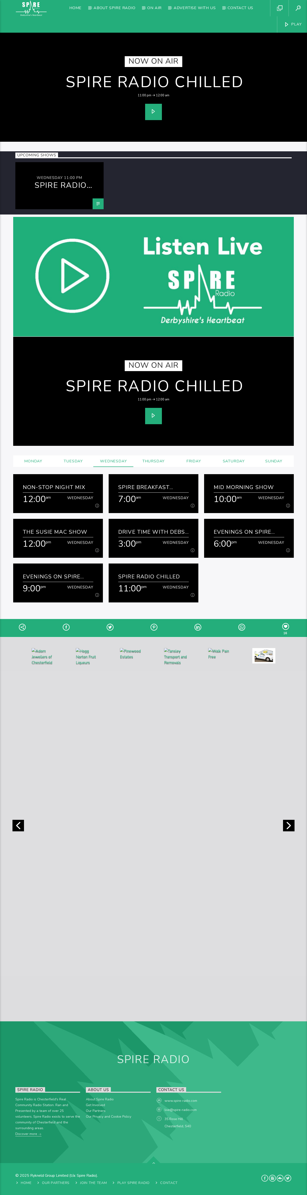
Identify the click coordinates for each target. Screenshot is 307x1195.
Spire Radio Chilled (155, 82)
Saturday (234, 461)
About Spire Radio (115, 8)
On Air (154, 8)
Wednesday (113, 461)
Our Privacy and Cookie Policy (108, 1116)
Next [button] (289, 827)
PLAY (296, 24)
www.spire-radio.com (181, 1100)
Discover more (26, 1134)
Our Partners (96, 1111)
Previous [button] (18, 827)
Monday (33, 461)
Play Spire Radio (134, 1182)
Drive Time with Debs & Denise (151, 532)
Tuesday (73, 461)
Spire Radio (153, 1059)
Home (75, 8)
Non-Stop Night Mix (54, 487)
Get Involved (95, 1105)
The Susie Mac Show (55, 532)
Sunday (273, 461)
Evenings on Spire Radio (242, 532)
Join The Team (93, 1182)
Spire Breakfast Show (144, 487)
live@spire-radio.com (181, 1110)
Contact (169, 1182)
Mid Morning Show (244, 487)
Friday (193, 461)
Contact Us (240, 8)
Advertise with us (195, 8)
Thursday (153, 461)
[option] (59, 185)
